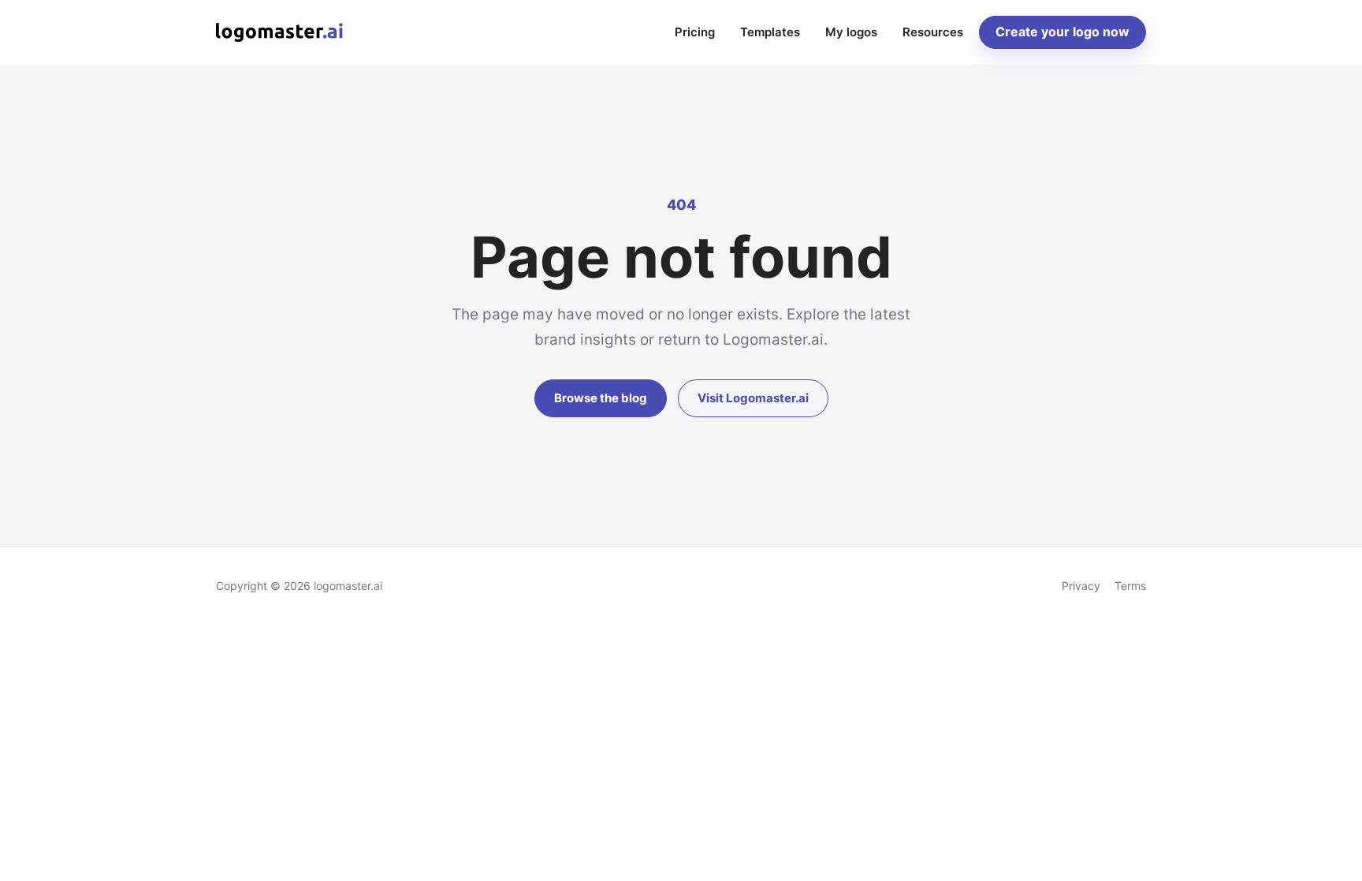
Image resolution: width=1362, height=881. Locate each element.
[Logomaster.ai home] (279, 32)
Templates (770, 31)
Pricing (695, 31)
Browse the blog (600, 397)
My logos (851, 31)
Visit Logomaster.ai (753, 397)
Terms (1130, 585)
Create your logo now (1062, 31)
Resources (932, 31)
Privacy (1081, 585)
